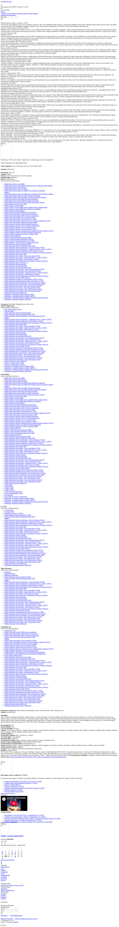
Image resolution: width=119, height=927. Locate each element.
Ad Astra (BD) (8, 510)
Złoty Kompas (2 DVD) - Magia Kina (15, 496)
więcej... (6, 192)
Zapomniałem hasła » (16, 915)
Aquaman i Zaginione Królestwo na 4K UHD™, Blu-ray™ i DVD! (24, 788)
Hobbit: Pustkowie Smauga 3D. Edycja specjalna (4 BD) (21, 234)
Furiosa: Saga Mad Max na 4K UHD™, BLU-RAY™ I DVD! (23, 781)
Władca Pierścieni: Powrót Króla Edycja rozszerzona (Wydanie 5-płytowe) (26, 276)
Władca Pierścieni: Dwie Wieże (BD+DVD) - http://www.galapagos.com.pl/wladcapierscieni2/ (38, 757)
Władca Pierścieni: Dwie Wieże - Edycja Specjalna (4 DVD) (22, 256)
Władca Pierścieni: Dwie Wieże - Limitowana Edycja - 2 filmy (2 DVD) (25, 257)
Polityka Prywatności (7, 918)
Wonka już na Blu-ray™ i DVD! (14, 786)
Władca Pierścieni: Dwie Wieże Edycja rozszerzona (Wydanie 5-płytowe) (26, 261)
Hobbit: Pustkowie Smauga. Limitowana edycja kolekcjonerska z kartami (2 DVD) (28, 231)
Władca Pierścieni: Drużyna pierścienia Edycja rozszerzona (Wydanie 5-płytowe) (28, 252)
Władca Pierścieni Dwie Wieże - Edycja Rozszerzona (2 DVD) (23, 286)
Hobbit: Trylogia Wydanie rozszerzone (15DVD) (18, 239)
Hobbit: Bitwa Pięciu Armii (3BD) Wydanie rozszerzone (21, 199)
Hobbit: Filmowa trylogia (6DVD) (14, 211)
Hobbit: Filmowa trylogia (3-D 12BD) (15, 204)
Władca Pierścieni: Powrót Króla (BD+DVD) (17, 267)
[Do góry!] (6, 1)
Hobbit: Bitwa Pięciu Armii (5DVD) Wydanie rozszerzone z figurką (24, 202)
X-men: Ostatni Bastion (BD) (13, 491)
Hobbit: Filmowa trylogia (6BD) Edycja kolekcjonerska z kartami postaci (25, 207)
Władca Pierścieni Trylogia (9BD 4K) (15, 292)
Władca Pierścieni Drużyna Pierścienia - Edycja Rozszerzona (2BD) (24, 284)
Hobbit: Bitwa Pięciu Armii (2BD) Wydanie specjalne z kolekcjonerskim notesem (28, 185)
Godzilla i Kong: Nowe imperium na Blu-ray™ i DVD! (20, 783)
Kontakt (3, 880)
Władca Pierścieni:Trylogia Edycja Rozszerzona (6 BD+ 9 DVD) (23, 279)
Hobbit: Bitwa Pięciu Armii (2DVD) (15, 187)
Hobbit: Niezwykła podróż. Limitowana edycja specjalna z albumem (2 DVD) (27, 221)
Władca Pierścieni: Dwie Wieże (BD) (15, 254)
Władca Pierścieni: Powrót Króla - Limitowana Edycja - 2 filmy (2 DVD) (26, 272)
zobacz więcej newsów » (8, 793)
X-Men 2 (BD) (8, 488)
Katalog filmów (33, 13)
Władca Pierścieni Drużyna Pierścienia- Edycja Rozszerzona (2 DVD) (25, 282)
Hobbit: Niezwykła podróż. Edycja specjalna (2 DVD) (20, 219)
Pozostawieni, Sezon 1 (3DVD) (13, 513)
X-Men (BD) (8, 485)
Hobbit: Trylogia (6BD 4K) (12, 236)
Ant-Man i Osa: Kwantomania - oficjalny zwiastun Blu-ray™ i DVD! (24, 817)
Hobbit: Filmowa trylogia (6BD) (14, 206)
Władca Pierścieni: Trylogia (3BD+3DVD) (17, 277)
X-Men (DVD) (8, 486)
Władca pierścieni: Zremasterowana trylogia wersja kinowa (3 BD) (24, 281)
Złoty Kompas (8, 495)
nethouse (15, 922)
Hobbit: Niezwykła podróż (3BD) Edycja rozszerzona (20, 212)
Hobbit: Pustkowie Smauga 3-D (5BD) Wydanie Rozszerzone (22, 232)
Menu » (3, 12)
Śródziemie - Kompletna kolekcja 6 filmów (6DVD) (19, 296)
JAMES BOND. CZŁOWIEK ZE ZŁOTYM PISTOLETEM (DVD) (25, 654)
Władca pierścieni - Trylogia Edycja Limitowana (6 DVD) (21, 242)
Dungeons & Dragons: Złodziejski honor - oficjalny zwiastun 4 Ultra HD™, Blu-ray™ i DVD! (32, 818)
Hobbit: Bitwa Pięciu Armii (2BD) (14, 184)
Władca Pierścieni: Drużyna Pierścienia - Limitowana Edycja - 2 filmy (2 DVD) (27, 249)
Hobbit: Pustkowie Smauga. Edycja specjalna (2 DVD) (20, 229)
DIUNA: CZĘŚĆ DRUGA (12, 785)
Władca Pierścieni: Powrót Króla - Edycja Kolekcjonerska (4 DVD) (24, 269)
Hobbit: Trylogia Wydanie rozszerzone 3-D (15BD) (19, 241)
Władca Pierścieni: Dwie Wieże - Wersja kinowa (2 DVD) (21, 259)
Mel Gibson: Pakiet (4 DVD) (13, 309)
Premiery (13, 13)
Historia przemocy (9, 573)
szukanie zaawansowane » (8, 15)
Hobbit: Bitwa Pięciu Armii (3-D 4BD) (15, 189)
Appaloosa (7, 572)
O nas (9, 13)
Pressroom (4, 878)
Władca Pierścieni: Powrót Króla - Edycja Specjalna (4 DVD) (22, 271)
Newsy (26, 13)
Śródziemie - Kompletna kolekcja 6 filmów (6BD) (19, 294)
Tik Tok (3, 899)
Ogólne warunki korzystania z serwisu (26, 918)
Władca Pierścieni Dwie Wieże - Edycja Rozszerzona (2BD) (22, 287)
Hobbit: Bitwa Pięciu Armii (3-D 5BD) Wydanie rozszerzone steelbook (25, 197)
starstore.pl (4, 888)
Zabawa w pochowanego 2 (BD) (14, 363)
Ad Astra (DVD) (9, 512)
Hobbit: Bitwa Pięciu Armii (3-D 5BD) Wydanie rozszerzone (22, 195)
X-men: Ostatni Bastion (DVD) (13, 493)
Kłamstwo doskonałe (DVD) (12, 435)
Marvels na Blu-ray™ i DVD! (13, 790)
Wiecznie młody (9, 311)
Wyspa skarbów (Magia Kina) (13, 655)
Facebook (4, 893)
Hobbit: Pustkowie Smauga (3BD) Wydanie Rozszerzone (21, 224)
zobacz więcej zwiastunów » (9, 822)
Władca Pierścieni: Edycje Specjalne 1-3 (16, 262)
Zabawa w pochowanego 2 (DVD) (14, 364)
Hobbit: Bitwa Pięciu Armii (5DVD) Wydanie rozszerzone (21, 200)
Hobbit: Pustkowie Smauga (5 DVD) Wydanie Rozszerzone (22, 226)
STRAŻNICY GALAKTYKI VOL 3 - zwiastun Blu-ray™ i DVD (24, 815)
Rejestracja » (4, 915)
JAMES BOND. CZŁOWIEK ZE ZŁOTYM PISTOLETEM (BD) (24, 652)
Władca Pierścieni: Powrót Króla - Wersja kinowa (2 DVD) (21, 274)
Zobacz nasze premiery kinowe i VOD (12, 885)
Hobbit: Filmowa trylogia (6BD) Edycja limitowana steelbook (22, 209)
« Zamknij (4, 13)
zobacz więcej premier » (8, 860)
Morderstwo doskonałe (11, 575)
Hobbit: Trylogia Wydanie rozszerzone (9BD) (17, 237)
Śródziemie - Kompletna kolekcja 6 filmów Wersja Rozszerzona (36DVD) (26, 297)
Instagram (4, 897)
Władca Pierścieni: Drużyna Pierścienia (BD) (17, 244)
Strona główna (5, 867)
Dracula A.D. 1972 (10, 630)
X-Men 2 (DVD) (9, 490)
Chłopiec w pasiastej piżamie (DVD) (12, 836)
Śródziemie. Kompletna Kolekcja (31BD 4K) (17, 299)
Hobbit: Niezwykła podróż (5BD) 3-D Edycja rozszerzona (21, 216)
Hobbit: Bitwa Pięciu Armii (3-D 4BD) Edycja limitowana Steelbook (24, 190)
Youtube (3, 895)
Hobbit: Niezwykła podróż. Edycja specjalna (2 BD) (19, 217)
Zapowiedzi (20, 13)
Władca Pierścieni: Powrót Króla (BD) (15, 266)
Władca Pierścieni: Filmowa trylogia (15, 264)
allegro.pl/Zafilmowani (7, 890)
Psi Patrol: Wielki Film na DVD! (14, 791)
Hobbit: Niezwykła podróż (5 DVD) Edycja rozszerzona (21, 214)
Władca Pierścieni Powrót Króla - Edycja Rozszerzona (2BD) (22, 291)
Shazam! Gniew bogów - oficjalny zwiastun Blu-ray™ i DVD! (23, 820)
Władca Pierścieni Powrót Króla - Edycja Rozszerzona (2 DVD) (23, 289)
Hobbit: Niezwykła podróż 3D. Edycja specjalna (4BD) (20, 222)
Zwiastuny (4, 877)
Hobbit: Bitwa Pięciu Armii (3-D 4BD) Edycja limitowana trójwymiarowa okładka (28, 194)
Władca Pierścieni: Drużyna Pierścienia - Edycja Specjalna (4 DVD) (24, 247)
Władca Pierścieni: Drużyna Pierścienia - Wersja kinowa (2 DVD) (23, 251)
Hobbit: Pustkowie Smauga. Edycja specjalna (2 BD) (20, 227)
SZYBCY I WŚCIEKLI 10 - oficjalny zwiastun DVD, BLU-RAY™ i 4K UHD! (28, 822)
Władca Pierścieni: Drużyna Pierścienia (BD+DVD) (19, 246)
